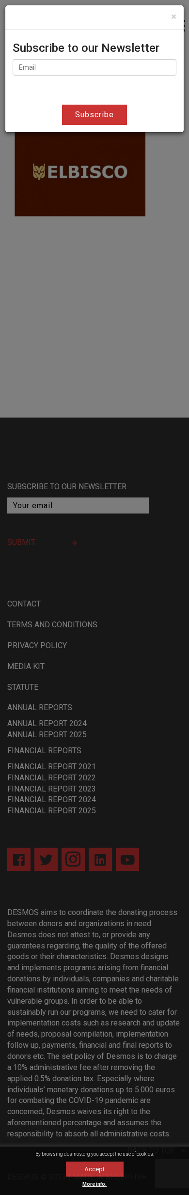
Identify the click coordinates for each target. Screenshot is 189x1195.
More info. (94, 1184)
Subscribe (94, 114)
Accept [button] (94, 1169)
